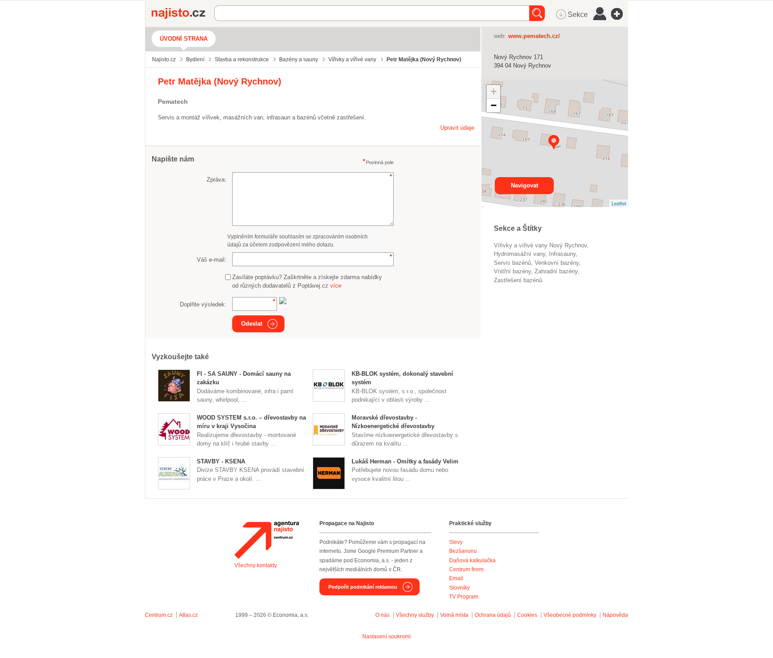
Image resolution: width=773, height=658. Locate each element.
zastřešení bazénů (518, 280)
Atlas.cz (188, 615)
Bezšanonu (463, 551)
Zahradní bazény (556, 271)
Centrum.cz (159, 615)
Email (456, 578)
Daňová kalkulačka (472, 560)
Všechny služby (415, 615)
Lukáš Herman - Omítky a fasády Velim (405, 461)
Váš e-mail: (211, 259)
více (335, 285)
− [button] (494, 105)
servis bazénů (512, 262)
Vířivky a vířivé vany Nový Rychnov (540, 245)
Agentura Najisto (266, 540)
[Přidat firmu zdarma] (620, 14)
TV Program (463, 597)
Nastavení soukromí (386, 636)
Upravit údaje (457, 127)
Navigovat (524, 185)
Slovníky (459, 588)
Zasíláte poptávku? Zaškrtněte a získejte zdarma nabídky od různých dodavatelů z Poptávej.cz (307, 281)
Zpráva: (216, 179)
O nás (382, 615)
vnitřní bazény (512, 271)
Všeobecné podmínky (570, 615)
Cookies (527, 615)
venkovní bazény (557, 262)
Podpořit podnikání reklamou (362, 587)
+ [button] (494, 91)
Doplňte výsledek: (203, 304)
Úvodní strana (184, 38)
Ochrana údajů (493, 615)
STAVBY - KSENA (221, 461)
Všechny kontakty (255, 565)
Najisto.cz (183, 13)
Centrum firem (466, 569)
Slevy (456, 542)
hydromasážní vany (519, 253)
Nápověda (615, 615)
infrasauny (562, 253)
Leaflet (619, 203)
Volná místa (454, 615)
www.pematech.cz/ (534, 36)
